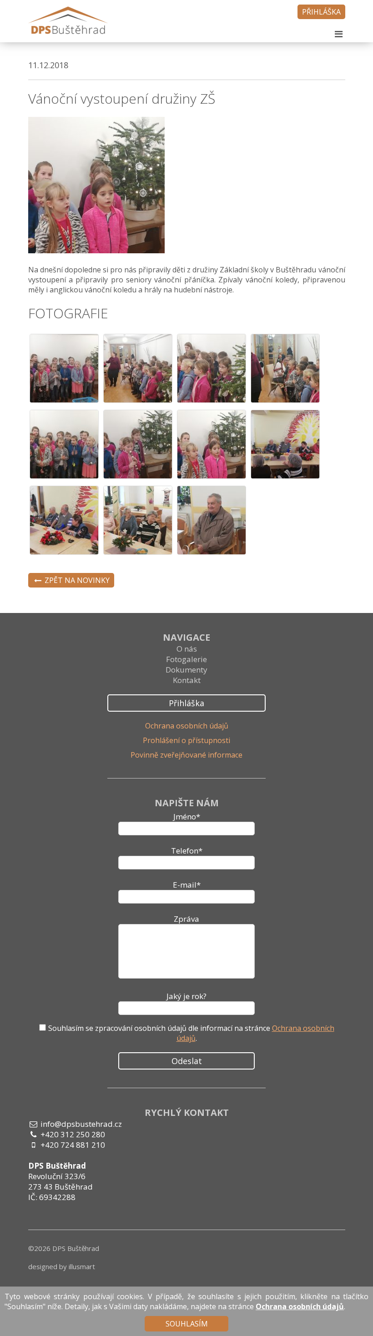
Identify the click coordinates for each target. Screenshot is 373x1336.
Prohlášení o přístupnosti (186, 740)
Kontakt (187, 680)
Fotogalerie (186, 659)
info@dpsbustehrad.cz (81, 1124)
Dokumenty (186, 669)
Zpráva (186, 919)
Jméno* (186, 816)
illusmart (82, 1266)
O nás (186, 648)
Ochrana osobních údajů (186, 726)
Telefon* (186, 850)
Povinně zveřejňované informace (186, 755)
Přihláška (321, 12)
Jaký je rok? (186, 996)
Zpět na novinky (76, 580)
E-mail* (187, 884)
